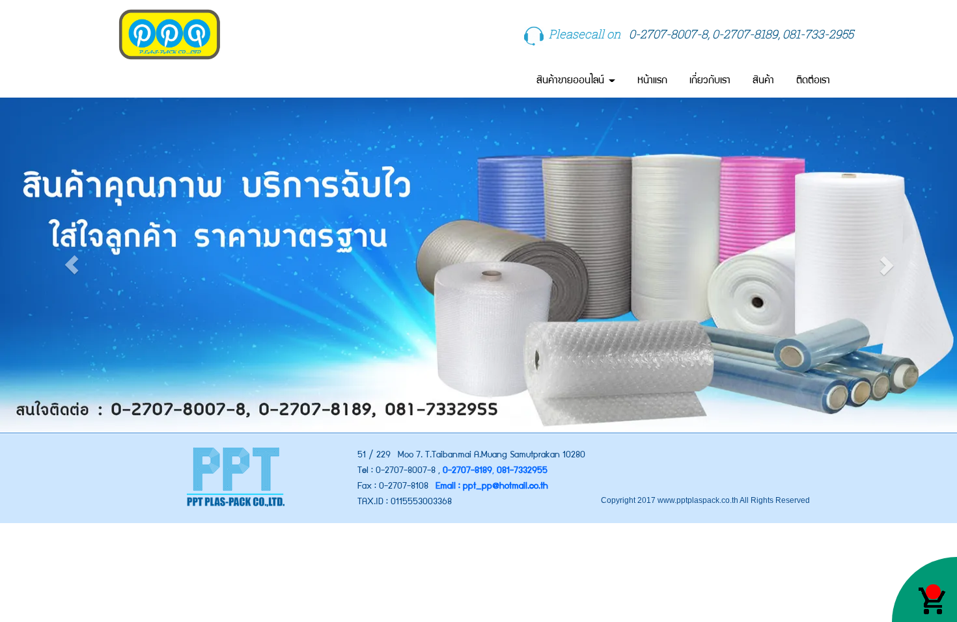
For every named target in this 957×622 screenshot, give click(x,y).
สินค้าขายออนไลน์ (571, 81)
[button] (72, 265)
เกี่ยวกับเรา (709, 81)
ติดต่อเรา (813, 81)
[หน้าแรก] (235, 477)
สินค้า (763, 81)
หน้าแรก (652, 81)
